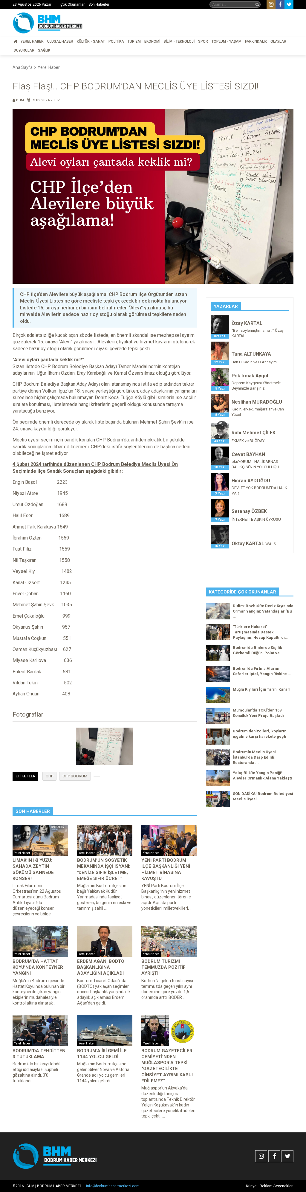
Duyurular (24, 50)
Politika (116, 41)
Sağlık (44, 50)
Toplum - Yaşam (226, 41)
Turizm (134, 41)
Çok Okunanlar (72, 4)
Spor (203, 41)
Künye (251, 1186)
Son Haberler (98, 4)
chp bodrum (75, 776)
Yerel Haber (32, 41)
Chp (49, 776)
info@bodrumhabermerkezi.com (113, 1186)
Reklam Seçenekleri (276, 1186)
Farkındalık (256, 41)
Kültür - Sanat (91, 41)
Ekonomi (152, 41)
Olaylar (278, 41)
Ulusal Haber (60, 41)
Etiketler (25, 776)
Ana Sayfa (23, 67)
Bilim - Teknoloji (179, 41)
